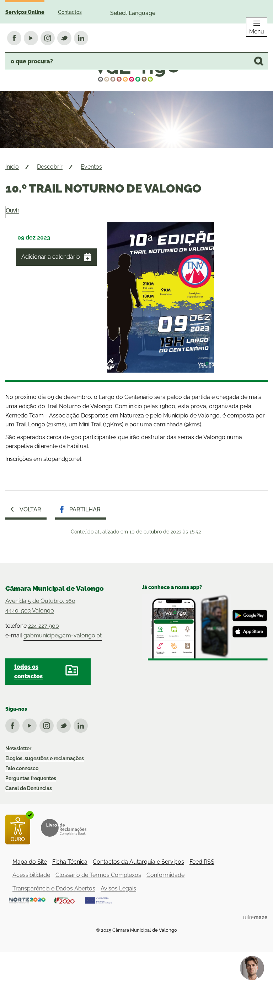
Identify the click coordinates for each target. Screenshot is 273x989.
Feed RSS (201, 861)
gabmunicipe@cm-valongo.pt (62, 635)
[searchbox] (136, 61)
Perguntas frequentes (30, 778)
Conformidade (165, 875)
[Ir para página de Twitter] (65, 724)
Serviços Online (24, 12)
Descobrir (50, 166)
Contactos (70, 12)
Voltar (30, 509)
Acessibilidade (31, 875)
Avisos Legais (118, 888)
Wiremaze (255, 917)
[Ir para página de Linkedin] (82, 724)
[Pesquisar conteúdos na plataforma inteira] (259, 61)
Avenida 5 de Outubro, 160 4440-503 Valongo (40, 606)
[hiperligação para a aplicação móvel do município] (205, 627)
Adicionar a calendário (50, 256)
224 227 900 (43, 625)
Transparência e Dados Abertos (53, 888)
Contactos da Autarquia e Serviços (138, 861)
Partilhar (85, 509)
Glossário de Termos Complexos (98, 875)
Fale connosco (21, 768)
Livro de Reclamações (63, 828)
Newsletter (18, 748)
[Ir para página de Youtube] (30, 724)
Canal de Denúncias (28, 788)
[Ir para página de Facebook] (13, 724)
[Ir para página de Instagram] (48, 724)
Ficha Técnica (69, 861)
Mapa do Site (29, 861)
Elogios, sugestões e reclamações (44, 758)
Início (12, 166)
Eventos (91, 166)
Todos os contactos (28, 671)
